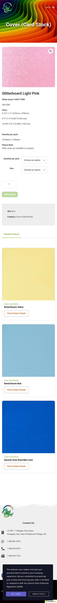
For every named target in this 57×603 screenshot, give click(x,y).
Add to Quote (10, 194)
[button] (48, 7)
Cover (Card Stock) (24, 217)
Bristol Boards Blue (12, 383)
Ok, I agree (16, 594)
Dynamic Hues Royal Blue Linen (18, 460)
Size (12, 168)
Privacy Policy (38, 594)
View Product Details (16, 313)
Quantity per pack (11, 158)
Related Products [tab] (11, 234)
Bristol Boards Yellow (13, 307)
